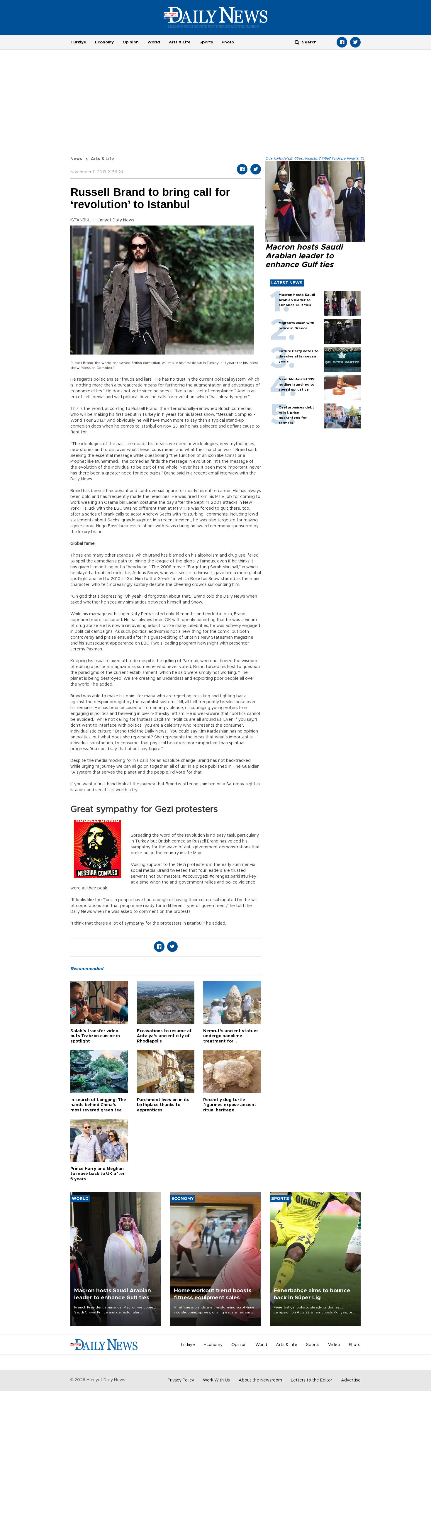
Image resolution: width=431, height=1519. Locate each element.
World (153, 42)
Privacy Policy (181, 1380)
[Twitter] (355, 42)
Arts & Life (180, 42)
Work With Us (216, 1380)
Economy (104, 42)
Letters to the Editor (311, 1380)
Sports (206, 42)
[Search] (297, 42)
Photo (228, 42)
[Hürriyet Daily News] (216, 17)
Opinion (131, 42)
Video (334, 1345)
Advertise (351, 1380)
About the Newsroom (260, 1380)
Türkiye (78, 42)
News (76, 159)
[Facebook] (342, 42)
